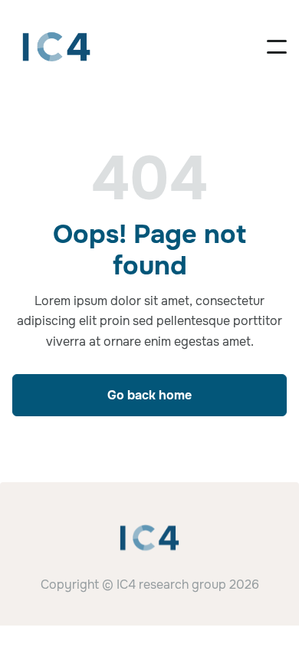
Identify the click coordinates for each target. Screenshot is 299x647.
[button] (277, 47)
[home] (56, 46)
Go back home (149, 395)
